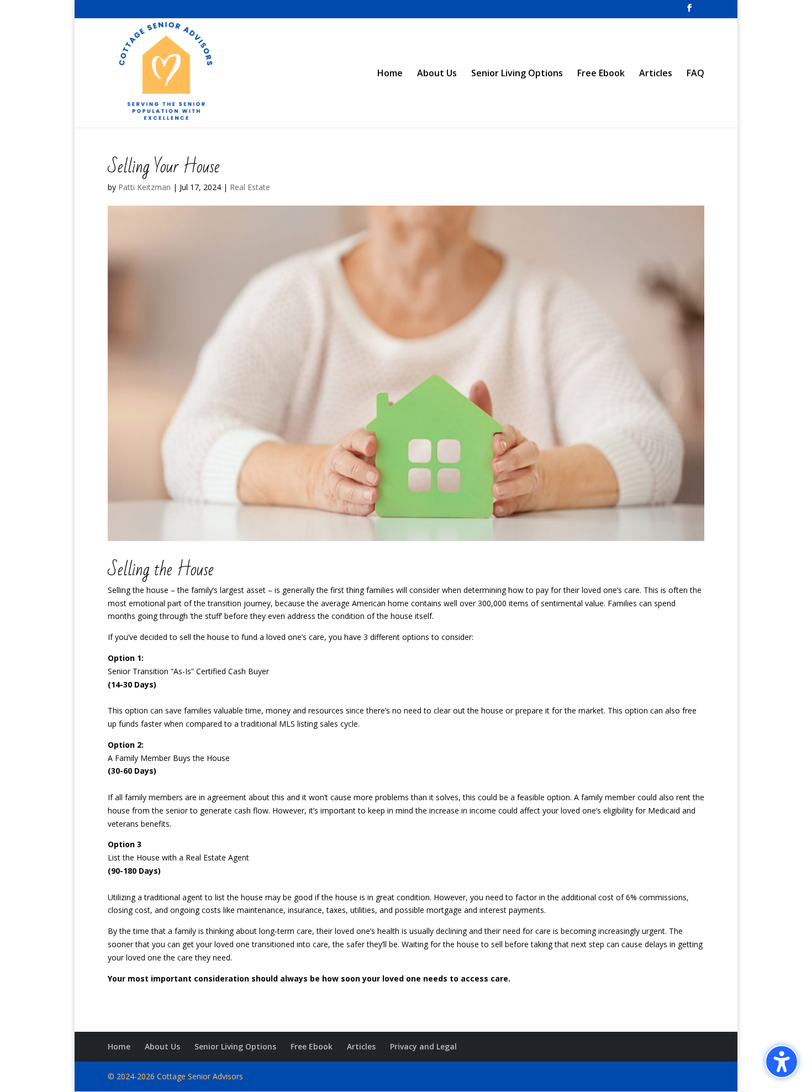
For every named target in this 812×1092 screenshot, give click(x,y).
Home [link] (390, 74)
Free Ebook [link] (601, 74)
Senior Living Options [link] (517, 74)
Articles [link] (655, 74)
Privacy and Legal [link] (423, 1046)
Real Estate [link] (250, 187)
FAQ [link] (695, 74)
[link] (689, 11)
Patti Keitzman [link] (144, 187)
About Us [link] (437, 74)
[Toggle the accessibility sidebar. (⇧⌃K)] (781, 1061)
